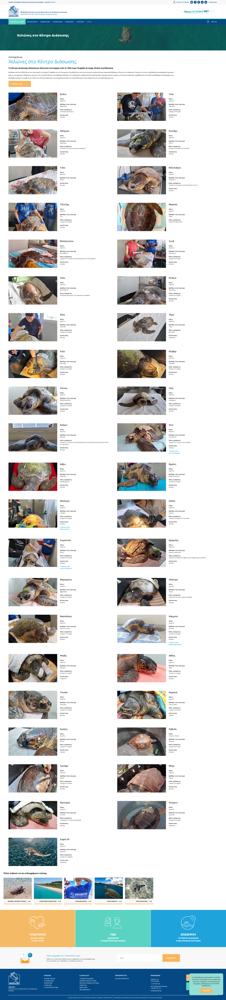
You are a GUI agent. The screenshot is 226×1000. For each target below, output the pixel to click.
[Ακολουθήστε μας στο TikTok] (202, 2)
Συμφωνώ (206, 990)
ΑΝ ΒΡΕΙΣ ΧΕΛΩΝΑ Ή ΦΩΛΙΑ (88, 981)
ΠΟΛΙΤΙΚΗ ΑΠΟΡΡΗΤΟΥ (122, 978)
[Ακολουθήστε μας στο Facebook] (195, 2)
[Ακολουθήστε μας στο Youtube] (191, 2)
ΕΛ (212, 22)
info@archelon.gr (156, 991)
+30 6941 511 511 (159, 987)
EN (216, 22)
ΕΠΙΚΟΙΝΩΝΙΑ (213, 2)
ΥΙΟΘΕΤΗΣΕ (83, 985)
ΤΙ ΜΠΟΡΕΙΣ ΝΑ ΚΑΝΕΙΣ (17, 22)
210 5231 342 (155, 984)
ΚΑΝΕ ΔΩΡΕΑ (83, 987)
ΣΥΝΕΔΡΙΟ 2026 (45, 22)
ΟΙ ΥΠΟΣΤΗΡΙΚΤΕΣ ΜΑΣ (51, 987)
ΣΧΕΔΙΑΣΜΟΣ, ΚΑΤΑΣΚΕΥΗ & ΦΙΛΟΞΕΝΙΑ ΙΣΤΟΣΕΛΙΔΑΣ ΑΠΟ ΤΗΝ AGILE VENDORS (138, 997)
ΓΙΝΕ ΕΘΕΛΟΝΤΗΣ (32, 22)
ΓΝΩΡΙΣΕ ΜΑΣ (69, 22)
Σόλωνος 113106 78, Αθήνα (155, 980)
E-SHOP (89, 22)
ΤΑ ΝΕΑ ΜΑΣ (80, 22)
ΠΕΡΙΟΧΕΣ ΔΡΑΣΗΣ (49, 978)
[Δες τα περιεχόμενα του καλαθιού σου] (208, 21)
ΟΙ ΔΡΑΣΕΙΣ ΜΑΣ (57, 22)
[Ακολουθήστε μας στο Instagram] (198, 2)
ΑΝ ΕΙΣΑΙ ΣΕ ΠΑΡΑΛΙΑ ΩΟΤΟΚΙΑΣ (89, 983)
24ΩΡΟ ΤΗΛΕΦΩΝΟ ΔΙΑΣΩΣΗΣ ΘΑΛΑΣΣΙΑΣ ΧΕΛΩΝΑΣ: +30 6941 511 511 (32, 2)
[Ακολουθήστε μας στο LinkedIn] (205, 2)
